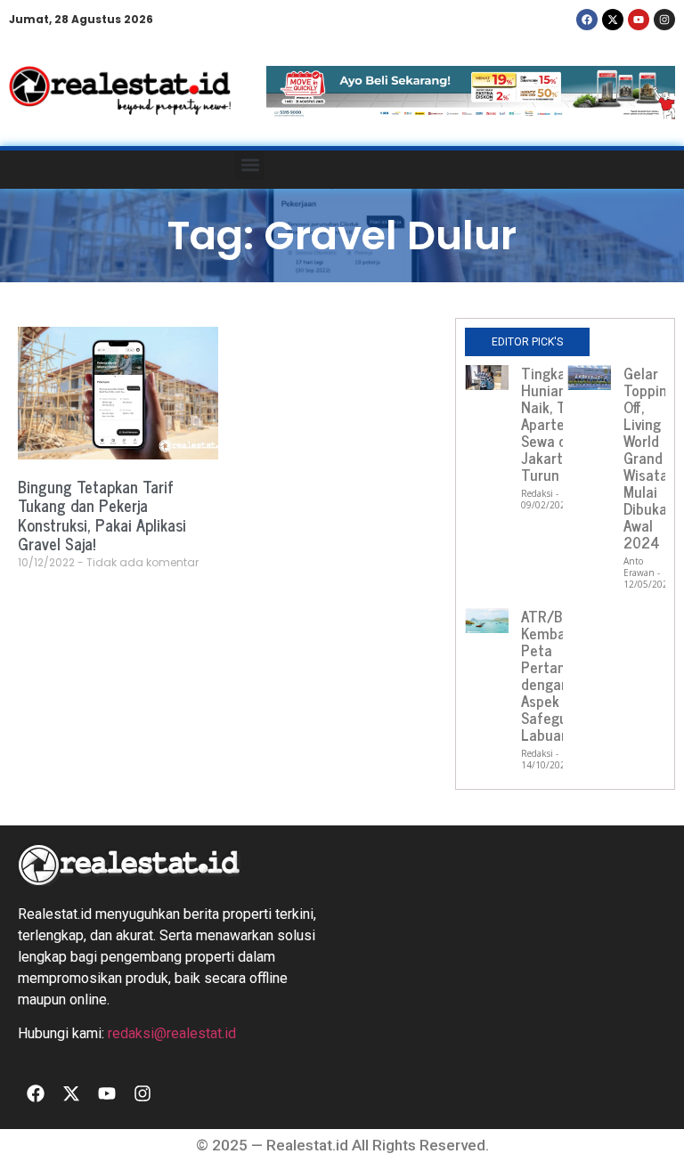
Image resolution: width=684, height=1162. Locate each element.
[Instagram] (664, 19)
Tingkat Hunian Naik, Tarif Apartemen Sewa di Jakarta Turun (557, 424)
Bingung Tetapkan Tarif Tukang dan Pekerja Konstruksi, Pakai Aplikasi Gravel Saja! (102, 515)
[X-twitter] (612, 19)
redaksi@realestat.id (172, 1033)
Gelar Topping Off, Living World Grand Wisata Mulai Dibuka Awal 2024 (649, 458)
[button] (250, 165)
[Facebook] (587, 19)
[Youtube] (638, 19)
